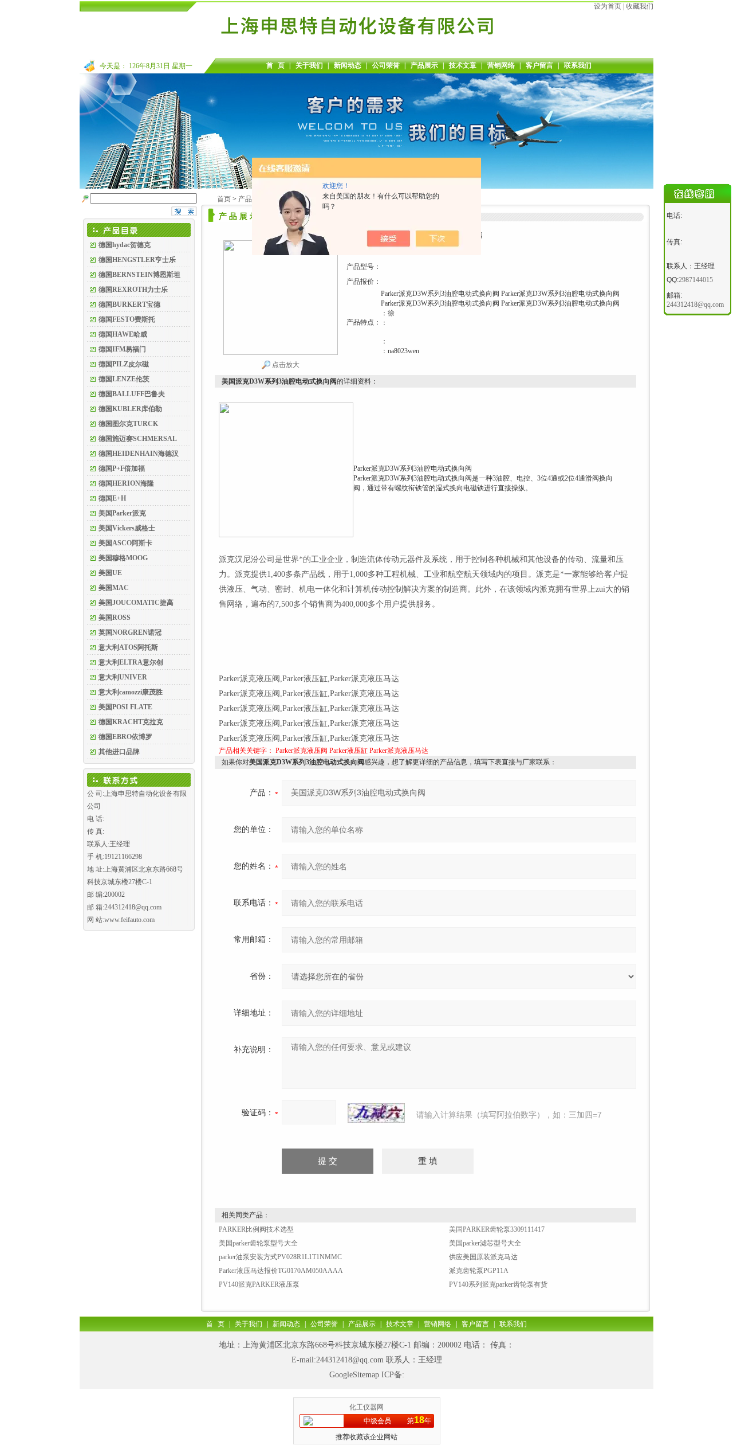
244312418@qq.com (350, 1360)
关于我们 (309, 65)
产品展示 (424, 65)
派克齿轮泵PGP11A (479, 1271)
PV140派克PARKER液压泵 (259, 1284)
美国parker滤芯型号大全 (485, 1243)
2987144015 (696, 280)
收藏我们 (639, 6)
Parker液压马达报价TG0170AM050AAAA (281, 1271)
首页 (224, 199)
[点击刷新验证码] (376, 1113)
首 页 (275, 65)
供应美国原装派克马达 (483, 1257)
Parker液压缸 (348, 751)
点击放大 (284, 365)
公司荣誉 (386, 65)
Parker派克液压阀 (301, 751)
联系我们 (578, 65)
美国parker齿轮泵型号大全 (258, 1243)
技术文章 (462, 65)
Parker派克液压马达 (398, 751)
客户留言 (539, 65)
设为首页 (607, 6)
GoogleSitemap (354, 1374)
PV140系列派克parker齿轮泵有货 (498, 1284)
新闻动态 (347, 65)
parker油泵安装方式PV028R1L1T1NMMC (280, 1257)
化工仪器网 (366, 1407)
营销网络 (501, 65)
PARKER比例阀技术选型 (256, 1229)
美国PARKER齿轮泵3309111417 (497, 1229)
